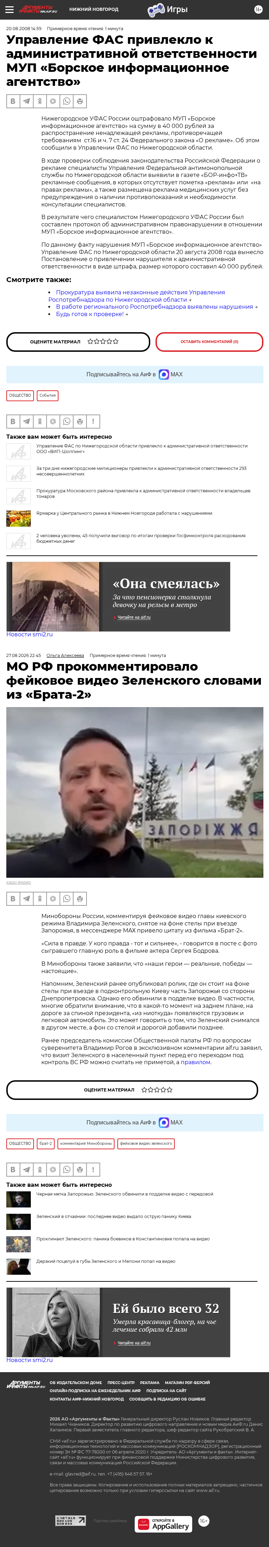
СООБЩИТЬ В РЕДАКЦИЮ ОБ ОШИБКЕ (167, 1399)
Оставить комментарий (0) (210, 342)
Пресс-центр (121, 1383)
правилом (196, 1062)
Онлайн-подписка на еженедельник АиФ (95, 1391)
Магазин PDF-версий (187, 1383)
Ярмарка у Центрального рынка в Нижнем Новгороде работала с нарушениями (124, 513)
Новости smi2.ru (29, 634)
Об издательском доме (76, 1383)
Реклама (149, 1383)
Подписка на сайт (166, 1391)
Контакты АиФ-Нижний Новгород (87, 1399)
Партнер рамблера (110, 1521)
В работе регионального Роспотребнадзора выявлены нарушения (154, 306)
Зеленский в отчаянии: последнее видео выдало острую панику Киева (113, 1216)
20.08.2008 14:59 (23, 28)
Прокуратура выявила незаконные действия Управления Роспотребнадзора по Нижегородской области (136, 296)
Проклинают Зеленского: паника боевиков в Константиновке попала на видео (123, 1238)
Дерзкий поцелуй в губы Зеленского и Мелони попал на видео (105, 1261)
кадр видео (18, 882)
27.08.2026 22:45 (23, 655)
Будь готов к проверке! (90, 314)
